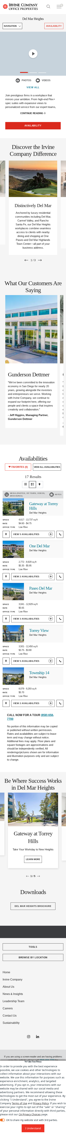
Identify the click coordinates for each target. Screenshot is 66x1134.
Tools (33, 947)
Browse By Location (33, 957)
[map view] (39, 484)
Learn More (33, 859)
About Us (8, 986)
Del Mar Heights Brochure (33, 906)
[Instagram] (28, 1036)
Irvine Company (12, 979)
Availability (33, 125)
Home (6, 972)
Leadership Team (13, 1001)
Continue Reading (32, 113)
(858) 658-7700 (47, 1060)
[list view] (25, 484)
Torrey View (39, 630)
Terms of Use (19, 1103)
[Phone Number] (59, 534)
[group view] (32, 484)
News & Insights (13, 993)
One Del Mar (39, 546)
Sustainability (11, 1022)
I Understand (33, 1128)
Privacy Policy (41, 1103)
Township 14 (39, 672)
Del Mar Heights (33, 19)
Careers (8, 1008)
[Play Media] (33, 54)
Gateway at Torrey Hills (43, 506)
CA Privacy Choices (30, 1114)
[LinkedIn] (37, 1036)
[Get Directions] (6, 534)
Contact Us (10, 1015)
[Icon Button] (18, 80)
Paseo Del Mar (40, 588)
